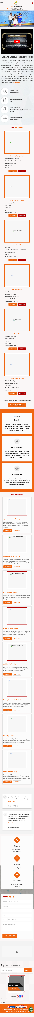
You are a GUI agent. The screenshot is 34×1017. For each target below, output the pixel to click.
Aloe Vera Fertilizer (17, 289)
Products (3, 1002)
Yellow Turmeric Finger (17, 378)
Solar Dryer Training (9, 736)
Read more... (17, 83)
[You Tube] (18, 996)
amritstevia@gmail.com (17, 9)
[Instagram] (22, 996)
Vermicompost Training (10, 772)
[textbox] (17, 901)
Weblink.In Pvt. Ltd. (24, 1011)
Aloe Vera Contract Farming (11, 556)
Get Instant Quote (18, 405)
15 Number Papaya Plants (17, 156)
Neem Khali (17, 334)
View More (22, 171)
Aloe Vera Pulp (17, 245)
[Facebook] (20, 996)
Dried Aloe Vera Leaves (17, 200)
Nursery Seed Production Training (13, 700)
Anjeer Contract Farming (10, 628)
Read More (11, 801)
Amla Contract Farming (10, 592)
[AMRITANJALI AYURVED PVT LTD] (16, 3)
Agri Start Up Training (9, 664)
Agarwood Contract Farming (11, 519)
